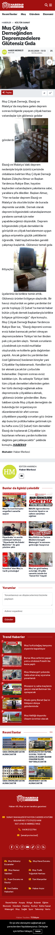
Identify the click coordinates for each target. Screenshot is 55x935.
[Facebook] (11, 847)
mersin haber (45, 308)
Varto (47, 909)
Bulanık (37, 903)
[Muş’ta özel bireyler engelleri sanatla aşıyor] (14, 499)
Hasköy (25, 906)
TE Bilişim (35, 917)
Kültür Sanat (22, 23)
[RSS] (43, 847)
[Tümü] (51, 732)
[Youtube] (27, 847)
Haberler (6, 23)
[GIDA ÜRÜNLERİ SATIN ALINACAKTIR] (14, 744)
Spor (31, 909)
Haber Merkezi (27, 470)
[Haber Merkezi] (9, 471)
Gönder (9, 619)
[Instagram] (22, 847)
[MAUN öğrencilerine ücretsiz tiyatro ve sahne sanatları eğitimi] (41, 499)
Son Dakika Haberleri (11, 890)
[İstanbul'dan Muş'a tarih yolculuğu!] (14, 559)
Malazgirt (9, 909)
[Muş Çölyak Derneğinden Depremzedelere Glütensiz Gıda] (27, 73)
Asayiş (22, 903)
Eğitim (45, 903)
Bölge (29, 903)
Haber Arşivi (38, 888)
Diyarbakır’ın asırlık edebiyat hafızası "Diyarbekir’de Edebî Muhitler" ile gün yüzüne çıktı (13, 542)
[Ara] (46, 5)
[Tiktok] (32, 847)
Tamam (37, 931)
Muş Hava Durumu (41, 861)
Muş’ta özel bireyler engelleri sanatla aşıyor (12, 511)
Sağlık (24, 909)
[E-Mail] (21, 476)
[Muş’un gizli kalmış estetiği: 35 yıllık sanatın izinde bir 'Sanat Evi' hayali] (41, 559)
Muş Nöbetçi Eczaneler (12, 863)
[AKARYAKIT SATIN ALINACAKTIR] (41, 772)
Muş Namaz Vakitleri (12, 872)
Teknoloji (39, 909)
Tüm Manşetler (39, 879)
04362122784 (29, 830)
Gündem (34, 14)
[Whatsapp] (38, 847)
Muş (23, 14)
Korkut (34, 906)
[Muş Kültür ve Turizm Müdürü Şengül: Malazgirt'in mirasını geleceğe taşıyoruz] (41, 528)
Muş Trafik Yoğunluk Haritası (37, 872)
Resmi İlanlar (9, 14)
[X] (17, 847)
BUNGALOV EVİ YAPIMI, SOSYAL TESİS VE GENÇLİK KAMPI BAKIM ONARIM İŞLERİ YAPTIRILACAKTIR (40, 757)
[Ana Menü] (50, 5)
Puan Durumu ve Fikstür (13, 881)
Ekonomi (48, 14)
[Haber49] (13, 5)
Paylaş (9, 92)
